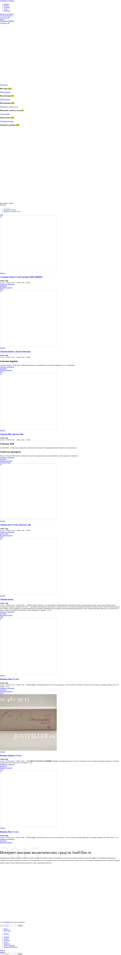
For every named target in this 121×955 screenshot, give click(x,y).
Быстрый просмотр (6, 287)
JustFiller (7, 922)
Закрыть (2, 273)
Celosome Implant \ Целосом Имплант (15, 351)
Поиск (20, 925)
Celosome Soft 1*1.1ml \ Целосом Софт (15, 525)
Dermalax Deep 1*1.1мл (9, 679)
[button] (3, 286)
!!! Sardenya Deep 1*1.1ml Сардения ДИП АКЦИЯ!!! (21, 277)
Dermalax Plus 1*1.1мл (9, 832)
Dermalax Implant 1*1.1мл (10, 755)
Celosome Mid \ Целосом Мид (12, 434)
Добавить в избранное (7, 284)
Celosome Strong (6, 599)
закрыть (2, 952)
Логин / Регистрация (10, 947)
